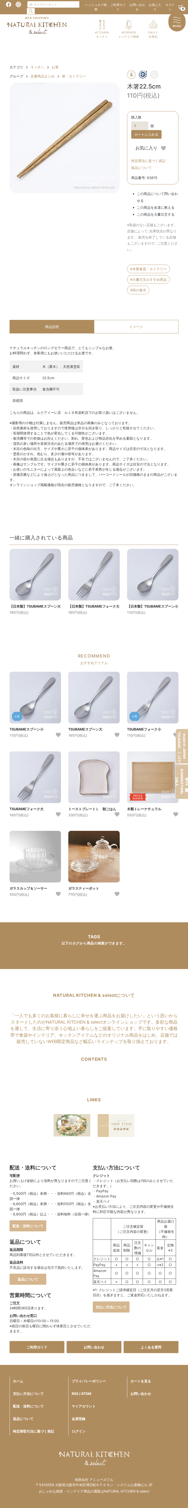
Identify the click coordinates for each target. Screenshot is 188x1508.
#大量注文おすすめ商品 (148, 279)
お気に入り (155, 7)
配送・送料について (27, 1226)
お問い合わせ (137, 7)
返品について (141, 167)
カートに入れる (146, 134)
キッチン (37, 67)
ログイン (170, 7)
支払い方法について (111, 1307)
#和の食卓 (138, 290)
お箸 (55, 67)
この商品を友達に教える (156, 207)
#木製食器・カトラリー (148, 269)
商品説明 (52, 327)
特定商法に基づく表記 (148, 161)
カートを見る (140, 1381)
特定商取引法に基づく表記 (33, 1431)
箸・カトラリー (74, 76)
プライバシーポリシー (89, 1381)
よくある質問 (151, 1347)
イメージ (136, 327)
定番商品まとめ (43, 76)
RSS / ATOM (81, 1393)
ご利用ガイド (118, 7)
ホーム (18, 1381)
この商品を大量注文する (156, 214)
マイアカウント (84, 1406)
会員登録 (78, 1419)
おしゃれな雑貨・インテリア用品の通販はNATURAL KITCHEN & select (94, 1491)
